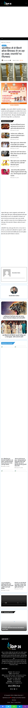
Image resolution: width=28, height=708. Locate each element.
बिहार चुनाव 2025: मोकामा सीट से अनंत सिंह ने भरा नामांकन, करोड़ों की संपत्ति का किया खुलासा (19, 144)
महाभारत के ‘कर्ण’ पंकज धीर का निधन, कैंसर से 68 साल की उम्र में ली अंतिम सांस (18, 153)
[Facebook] (11, 689)
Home (4, 42)
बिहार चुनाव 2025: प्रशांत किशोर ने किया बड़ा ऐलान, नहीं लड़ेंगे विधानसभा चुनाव (18, 162)
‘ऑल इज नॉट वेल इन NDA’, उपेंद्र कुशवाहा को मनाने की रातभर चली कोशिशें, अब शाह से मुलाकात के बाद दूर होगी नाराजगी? (20, 462)
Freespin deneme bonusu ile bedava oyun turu (13, 628)
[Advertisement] (14, 22)
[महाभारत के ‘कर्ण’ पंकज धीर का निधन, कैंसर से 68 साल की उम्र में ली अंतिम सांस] (5, 153)
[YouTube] (15, 689)
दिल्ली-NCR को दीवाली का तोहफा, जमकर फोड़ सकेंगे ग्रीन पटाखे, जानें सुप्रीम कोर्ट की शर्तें (20, 585)
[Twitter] (13, 689)
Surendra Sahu (7, 60)
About (12, 702)
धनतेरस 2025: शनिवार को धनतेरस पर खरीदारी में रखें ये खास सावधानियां (17, 135)
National (8, 42)
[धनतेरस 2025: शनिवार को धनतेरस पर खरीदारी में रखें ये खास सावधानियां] (5, 135)
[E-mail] (4, 280)
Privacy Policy (17, 702)
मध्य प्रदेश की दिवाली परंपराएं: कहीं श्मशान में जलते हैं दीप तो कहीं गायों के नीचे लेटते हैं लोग (18, 126)
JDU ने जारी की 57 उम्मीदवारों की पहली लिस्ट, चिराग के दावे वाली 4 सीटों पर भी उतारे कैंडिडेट (7, 585)
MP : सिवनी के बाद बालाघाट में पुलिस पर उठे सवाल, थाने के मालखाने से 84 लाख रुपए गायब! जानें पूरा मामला (7, 461)
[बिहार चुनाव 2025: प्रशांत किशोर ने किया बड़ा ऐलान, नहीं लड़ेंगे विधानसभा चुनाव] (5, 162)
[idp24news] (7, 3)
